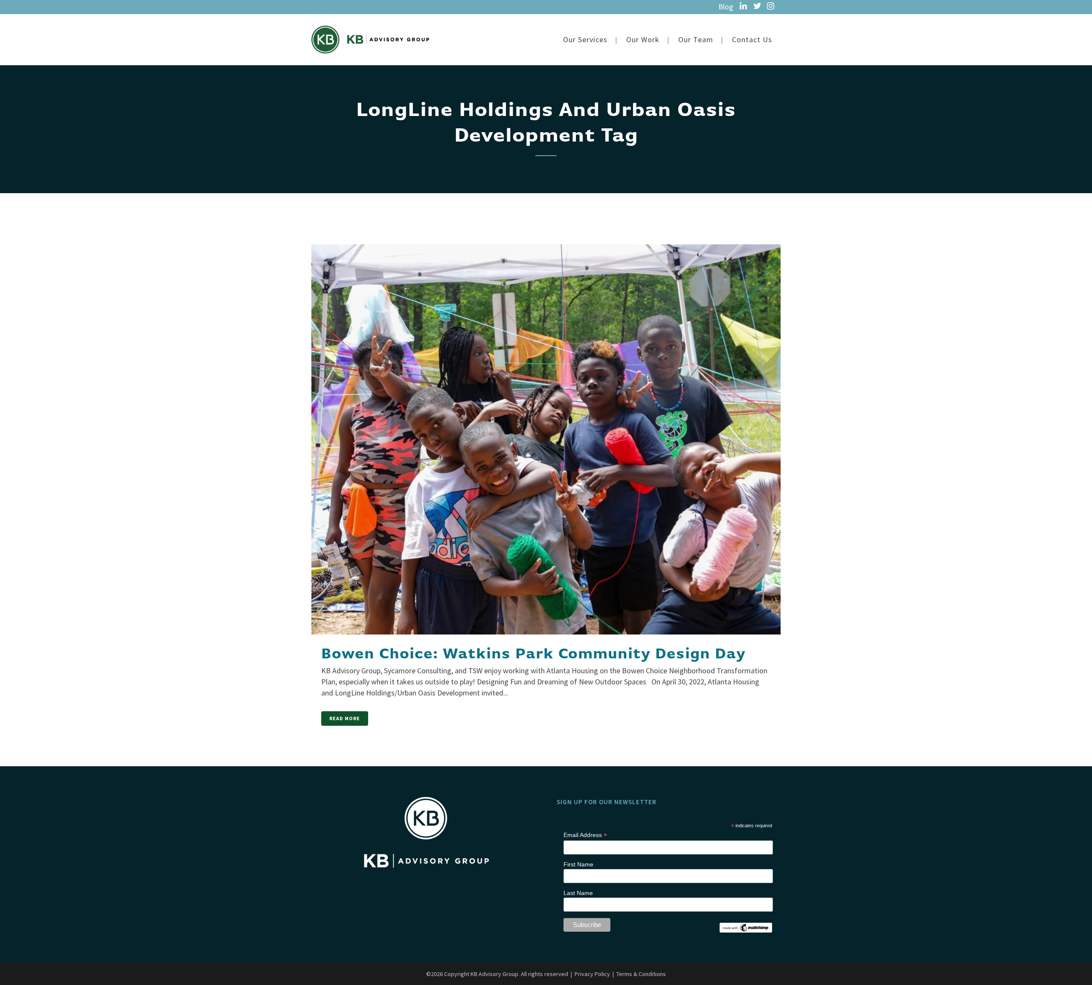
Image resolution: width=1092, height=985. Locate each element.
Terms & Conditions (641, 974)
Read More (344, 718)
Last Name (578, 892)
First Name (578, 864)
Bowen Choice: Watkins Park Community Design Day (533, 654)
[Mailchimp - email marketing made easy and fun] (746, 927)
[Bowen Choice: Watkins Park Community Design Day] (546, 422)
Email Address (585, 835)
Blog (725, 7)
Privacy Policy (592, 974)
